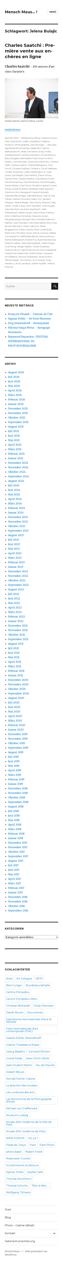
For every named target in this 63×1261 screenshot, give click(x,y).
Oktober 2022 (16, 580)
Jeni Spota (35, 202)
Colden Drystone (14, 172)
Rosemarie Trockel (18, 1158)
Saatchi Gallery (13, 243)
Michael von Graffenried (21, 1108)
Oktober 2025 (16, 417)
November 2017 (17, 847)
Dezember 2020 (18, 679)
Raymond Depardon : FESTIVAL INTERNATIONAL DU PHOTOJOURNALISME (28, 341)
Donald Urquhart (40, 185)
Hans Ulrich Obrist (37, 1058)
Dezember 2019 (17, 734)
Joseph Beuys (15, 1071)
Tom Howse (38, 260)
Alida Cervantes (29, 151)
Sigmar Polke (14, 1172)
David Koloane (31, 182)
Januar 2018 (15, 838)
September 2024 (18, 476)
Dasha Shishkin (27, 178)
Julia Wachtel (12, 209)
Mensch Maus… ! (21, 12)
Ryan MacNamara (46, 239)
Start (8, 1209)
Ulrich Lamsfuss (23, 263)
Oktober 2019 (16, 743)
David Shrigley (47, 182)
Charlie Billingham (37, 165)
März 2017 (14, 883)
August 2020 (16, 698)
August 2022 (16, 589)
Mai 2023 (14, 548)
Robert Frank (33, 1151)
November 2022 (18, 575)
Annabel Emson (13, 155)
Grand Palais (14, 1058)
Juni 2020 (14, 707)
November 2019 (18, 738)
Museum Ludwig (17, 1115)
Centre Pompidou (18, 992)
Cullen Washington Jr (35, 172)
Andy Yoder (45, 151)
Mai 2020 (14, 711)
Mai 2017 (13, 874)
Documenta (35, 1012)
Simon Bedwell (48, 250)
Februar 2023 (16, 562)
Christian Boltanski (18, 1005)
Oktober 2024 (17, 471)
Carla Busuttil (20, 161)
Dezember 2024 (18, 462)
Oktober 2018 (16, 797)
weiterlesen (12, 129)
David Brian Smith (45, 178)
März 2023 (14, 557)
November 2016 (18, 901)
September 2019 (18, 747)
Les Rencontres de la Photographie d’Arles (29, 1100)
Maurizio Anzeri (40, 216)
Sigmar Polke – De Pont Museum (29, 318)
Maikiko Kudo (25, 212)
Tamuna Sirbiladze (27, 256)
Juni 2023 (14, 544)
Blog (37, 138)
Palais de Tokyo (16, 1144)
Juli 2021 (13, 648)
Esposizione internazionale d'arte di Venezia (28, 1020)
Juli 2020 (14, 702)
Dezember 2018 (18, 788)
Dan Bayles (17, 175)
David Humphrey (14, 182)
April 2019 (14, 770)
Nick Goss (51, 222)
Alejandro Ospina (40, 148)
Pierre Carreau (40, 233)
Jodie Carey (18, 205)
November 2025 (18, 413)
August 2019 (15, 752)
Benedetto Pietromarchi (33, 158)
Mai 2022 (14, 603)
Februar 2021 (16, 670)
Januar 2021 (15, 675)
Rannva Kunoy (46, 236)
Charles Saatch (19, 165)
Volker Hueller (39, 263)
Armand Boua (48, 155)
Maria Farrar (39, 212)
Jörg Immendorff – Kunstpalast (28, 323)
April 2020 (15, 716)
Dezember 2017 (17, 842)
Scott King (10, 246)
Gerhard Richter (39, 1051)
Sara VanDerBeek (30, 243)
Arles (9, 978)
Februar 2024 (16, 508)
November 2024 (18, 467)
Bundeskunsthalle (38, 985)
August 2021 (15, 643)
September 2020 (18, 693)
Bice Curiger (14, 985)
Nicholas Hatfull (37, 222)
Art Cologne (24, 978)
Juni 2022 (14, 598)
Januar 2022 (15, 621)
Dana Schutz (45, 175)
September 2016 (18, 910)
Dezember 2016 (17, 897)
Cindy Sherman (43, 1005)
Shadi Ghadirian (41, 246)
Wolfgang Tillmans (18, 1192)
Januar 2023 (15, 566)
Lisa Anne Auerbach (30, 209)
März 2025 (14, 449)
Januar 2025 (15, 458)
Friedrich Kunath (40, 192)
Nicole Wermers (13, 226)
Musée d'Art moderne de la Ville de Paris (29, 1123)
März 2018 (14, 829)
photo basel (13, 1151)
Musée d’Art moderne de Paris (25, 1131)
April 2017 (14, 878)
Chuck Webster (49, 168)
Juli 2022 (13, 594)
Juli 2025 (13, 431)
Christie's (35, 168)
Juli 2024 (13, 485)
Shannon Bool (12, 250)
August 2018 (16, 806)
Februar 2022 (16, 616)
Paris (33, 1144)
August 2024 (16, 480)
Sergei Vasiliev (24, 246)
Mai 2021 (13, 657)
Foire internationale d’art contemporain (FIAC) (22, 1030)
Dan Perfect (30, 175)
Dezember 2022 (18, 571)
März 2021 (14, 666)
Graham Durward (21, 199)
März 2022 (15, 612)
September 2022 (18, 584)
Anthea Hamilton (31, 155)
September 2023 (18, 530)
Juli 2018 (13, 811)
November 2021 (18, 630)
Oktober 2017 (16, 851)
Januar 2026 (16, 404)
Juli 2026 (13, 376)
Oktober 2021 (16, 634)
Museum (9, 144)
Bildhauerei (27, 138)
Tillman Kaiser (12, 260)
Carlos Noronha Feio (38, 161)
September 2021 (18, 639)
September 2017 (18, 856)
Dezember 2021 (17, 625)
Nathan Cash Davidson (16, 222)
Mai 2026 (14, 385)
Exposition (16, 141)
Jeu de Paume (45, 1065)
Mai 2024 (14, 494)
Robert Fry (31, 239)
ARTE (39, 978)
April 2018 (14, 824)
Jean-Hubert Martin (19, 1065)
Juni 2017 (13, 869)
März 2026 (15, 395)
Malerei (46, 141)
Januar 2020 (16, 729)
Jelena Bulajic (22, 202)
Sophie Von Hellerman (16, 253)
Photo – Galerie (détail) (19, 1225)
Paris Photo (47, 1144)
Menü (52, 11)
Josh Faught (48, 205)
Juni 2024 (14, 490)
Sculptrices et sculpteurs (22, 1165)
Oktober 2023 (16, 526)
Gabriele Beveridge (15, 195)
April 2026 (15, 390)
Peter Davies (26, 229)
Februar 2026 (16, 399)
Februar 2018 (16, 833)
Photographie (22, 144)
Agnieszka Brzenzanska (17, 148)
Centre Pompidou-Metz (21, 998)
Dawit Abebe (12, 185)
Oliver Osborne (31, 226)
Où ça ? (33, 1138)
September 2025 (18, 422)
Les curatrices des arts (20, 1092)
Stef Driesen (35, 253)
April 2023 (14, 553)
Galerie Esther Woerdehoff (23, 1038)
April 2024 (15, 499)
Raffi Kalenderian (29, 236)
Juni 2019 (14, 761)
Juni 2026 (14, 381)
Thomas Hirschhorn (19, 1178)
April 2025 (14, 444)
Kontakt (10, 1233)
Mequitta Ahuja (13, 219)
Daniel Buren (14, 1012)
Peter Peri (10, 233)
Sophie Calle (35, 1172)
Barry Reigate (12, 158)
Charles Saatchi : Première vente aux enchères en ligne (30, 50)
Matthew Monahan (21, 216)
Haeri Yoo (36, 199)
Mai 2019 (13, 765)
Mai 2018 (14, 820)
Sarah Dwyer (48, 243)
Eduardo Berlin (20, 189)
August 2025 (16, 426)
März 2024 (15, 503)
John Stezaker (33, 205)
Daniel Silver (11, 178)
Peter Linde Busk (43, 229)
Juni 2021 (14, 652)
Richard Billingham (14, 239)
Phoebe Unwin (24, 233)
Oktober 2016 (16, 906)
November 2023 (18, 521)
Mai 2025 (14, 440)
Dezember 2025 (18, 408)
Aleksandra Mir (12, 151)
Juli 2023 (13, 539)
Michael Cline (29, 219)
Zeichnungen (37, 144)
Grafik (25, 141)
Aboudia (51, 144)
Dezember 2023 (18, 517)
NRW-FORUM (15, 1138)
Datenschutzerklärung (20, 1241)
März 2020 (15, 720)
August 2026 (16, 372)
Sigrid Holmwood (30, 250)
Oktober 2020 (17, 689)
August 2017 (15, 860)
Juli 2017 (13, 865)
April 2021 (14, 661)
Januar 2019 (15, 783)
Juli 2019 (13, 756)
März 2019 (14, 774)
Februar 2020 (16, 725)
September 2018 (18, 802)
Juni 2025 (14, 435)
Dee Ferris (25, 185)
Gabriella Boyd (34, 195)
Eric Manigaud (23, 192)
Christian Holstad (20, 168)
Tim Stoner (26, 260)
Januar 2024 (16, 512)
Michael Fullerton (46, 219)
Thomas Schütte (17, 1185)
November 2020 (18, 684)
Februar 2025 (16, 453)
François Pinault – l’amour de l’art (30, 314)
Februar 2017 (16, 888)
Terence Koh (45, 256)
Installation (35, 141)
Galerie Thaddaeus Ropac (23, 1044)
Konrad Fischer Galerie (20, 1078)
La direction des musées (21, 1085)
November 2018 (18, 793)
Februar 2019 (16, 779)
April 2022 (15, 607)
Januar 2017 (15, 892)
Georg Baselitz (15, 1051)
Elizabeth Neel (36, 189)
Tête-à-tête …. (40, 1185)
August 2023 (16, 535)
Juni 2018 (14, 815)
